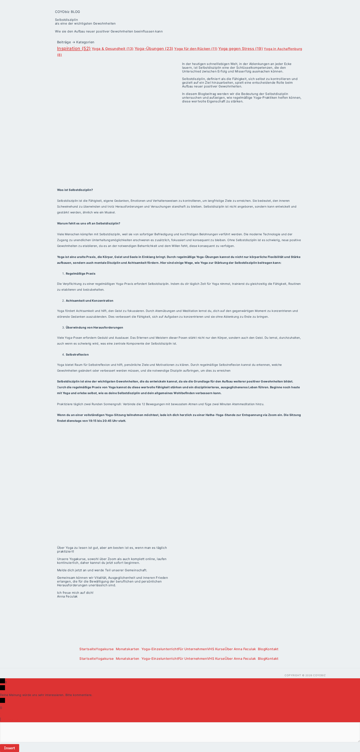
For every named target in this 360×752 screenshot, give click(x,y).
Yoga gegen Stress (240, 48)
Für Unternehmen (192, 649)
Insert (9, 748)
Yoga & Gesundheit (113, 48)
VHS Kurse (216, 649)
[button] (106, 649)
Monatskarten (127, 649)
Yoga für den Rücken (196, 49)
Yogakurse (105, 649)
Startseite (87, 649)
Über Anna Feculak (240, 649)
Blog (261, 649)
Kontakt (272, 649)
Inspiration (74, 48)
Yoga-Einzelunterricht (159, 649)
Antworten (11, 719)
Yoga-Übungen (154, 48)
